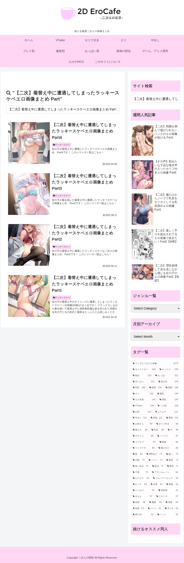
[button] (116, 109)
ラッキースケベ (62, 144)
